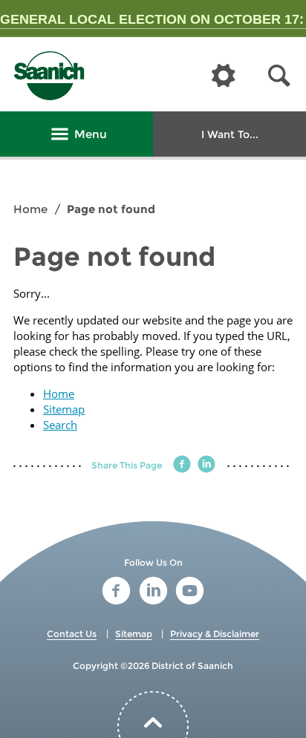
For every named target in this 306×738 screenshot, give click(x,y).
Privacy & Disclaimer (214, 633)
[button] (279, 76)
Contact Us (72, 633)
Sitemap (64, 409)
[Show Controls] (223, 76)
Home (30, 209)
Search (60, 424)
